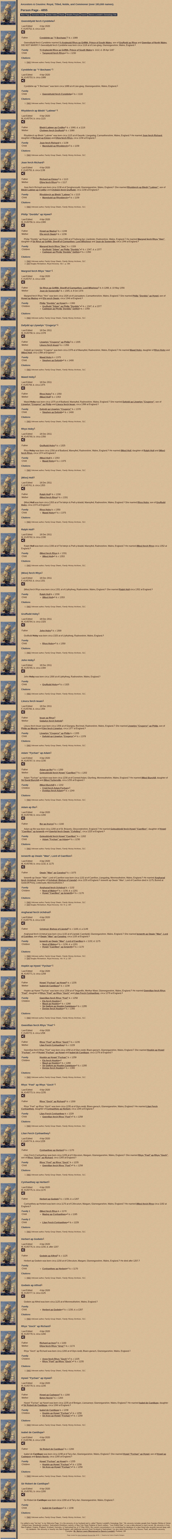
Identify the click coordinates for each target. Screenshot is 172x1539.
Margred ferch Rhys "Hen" (151, 239)
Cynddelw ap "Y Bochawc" (53, 38)
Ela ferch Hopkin (50, 1001)
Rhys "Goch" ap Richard (52, 1101)
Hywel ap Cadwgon (49, 1395)
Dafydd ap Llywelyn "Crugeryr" (138, 402)
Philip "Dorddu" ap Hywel (145, 296)
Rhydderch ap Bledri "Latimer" (143, 187)
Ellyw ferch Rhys (64, 138)
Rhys (160, 350)
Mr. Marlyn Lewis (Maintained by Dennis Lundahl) (94, 1531)
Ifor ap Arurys (46, 824)
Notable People (72, 15)
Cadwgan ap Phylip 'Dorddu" (60, 252)
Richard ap (42, 138)
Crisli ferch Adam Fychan (55, 788)
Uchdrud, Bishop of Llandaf (62, 880)
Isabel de (49, 986)
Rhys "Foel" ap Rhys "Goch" (55, 993)
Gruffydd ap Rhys (128, 43)
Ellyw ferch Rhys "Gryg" (52, 1346)
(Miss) (26, 352)
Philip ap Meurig (29, 728)
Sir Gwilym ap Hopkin (58, 1006)
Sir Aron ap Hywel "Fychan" (56, 1416)
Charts (61, 15)
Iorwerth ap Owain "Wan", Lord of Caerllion (61, 941)
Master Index (51, 15)
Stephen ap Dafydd (52, 360)
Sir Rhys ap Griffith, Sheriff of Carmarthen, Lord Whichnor (62, 241)
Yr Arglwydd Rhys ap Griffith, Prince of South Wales (85, 43)
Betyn (46, 1398)
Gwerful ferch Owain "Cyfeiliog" (65, 831)
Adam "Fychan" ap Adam (55, 839)
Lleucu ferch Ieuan (49, 345)
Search (84, 15)
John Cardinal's (82, 1535)
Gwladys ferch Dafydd (51, 721)
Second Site (91, 1535)
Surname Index (38, 15)
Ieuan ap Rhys (47, 718)
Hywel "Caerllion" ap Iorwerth (57, 893)
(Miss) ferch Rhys (48, 497)
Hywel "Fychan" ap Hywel (53, 983)
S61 (28, 62)
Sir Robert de (35, 1405)
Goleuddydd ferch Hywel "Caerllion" (58, 773)
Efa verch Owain (48, 234)
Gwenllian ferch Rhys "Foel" (54, 998)
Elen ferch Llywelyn (52, 728)
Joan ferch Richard (152, 135)
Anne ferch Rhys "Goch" (55, 1359)
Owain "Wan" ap (53, 873)
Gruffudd (47, 445)
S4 (28, 264)
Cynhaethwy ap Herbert (58, 1109)
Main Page (25, 15)
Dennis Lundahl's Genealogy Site (103, 15)
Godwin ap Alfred (48, 1256)
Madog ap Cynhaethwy (54, 1214)
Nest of (49, 890)
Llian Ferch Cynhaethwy (87, 993)
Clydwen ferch (52, 130)
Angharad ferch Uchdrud (52, 887)
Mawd (136, 350)
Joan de (105, 241)
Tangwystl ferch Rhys (53, 53)
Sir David (30, 780)
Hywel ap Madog (48, 231)
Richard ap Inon (48, 1343)
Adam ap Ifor (46, 770)
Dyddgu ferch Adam (52, 791)
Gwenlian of (154, 43)
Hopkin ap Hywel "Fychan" (53, 1057)
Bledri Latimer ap (52, 127)
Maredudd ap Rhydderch (55, 146)
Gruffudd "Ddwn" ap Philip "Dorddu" (61, 249)
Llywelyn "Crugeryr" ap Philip (55, 342)
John (45, 631)
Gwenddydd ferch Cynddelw (56, 94)
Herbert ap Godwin (49, 1199)
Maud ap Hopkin (50, 1004)
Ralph (149, 450)
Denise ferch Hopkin (52, 1009)
